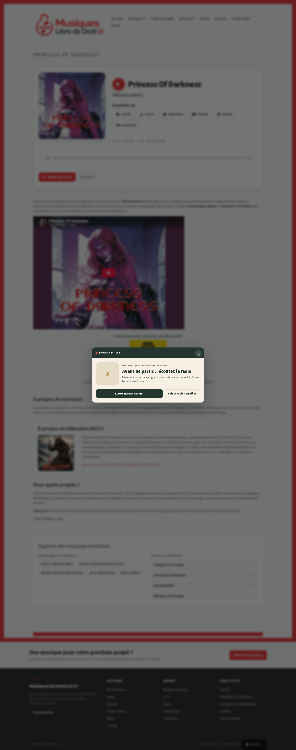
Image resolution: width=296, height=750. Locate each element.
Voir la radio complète (182, 393)
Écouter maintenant (129, 393)
